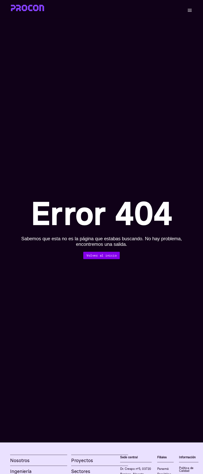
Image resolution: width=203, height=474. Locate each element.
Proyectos (82, 460)
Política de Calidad (186, 470)
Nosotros (20, 460)
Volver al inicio (101, 255)
